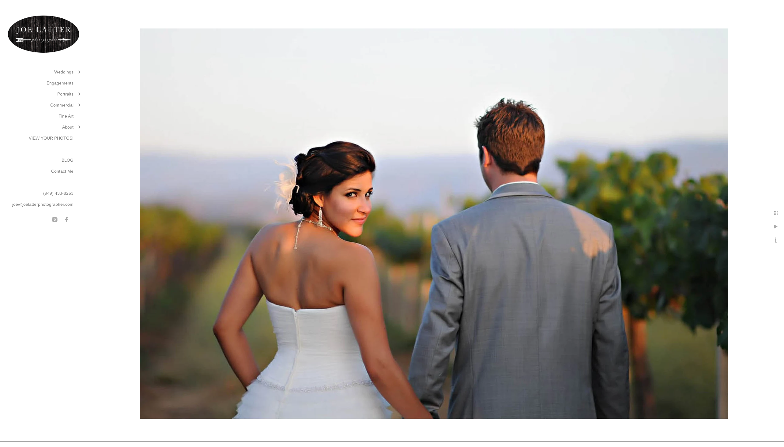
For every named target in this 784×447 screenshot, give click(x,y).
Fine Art (66, 116)
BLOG (68, 160)
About (68, 127)
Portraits (65, 94)
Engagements (60, 83)
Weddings (64, 71)
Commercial (62, 105)
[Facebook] (67, 219)
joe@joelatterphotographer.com (43, 204)
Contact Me (62, 171)
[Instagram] (55, 219)
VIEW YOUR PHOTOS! (51, 138)
